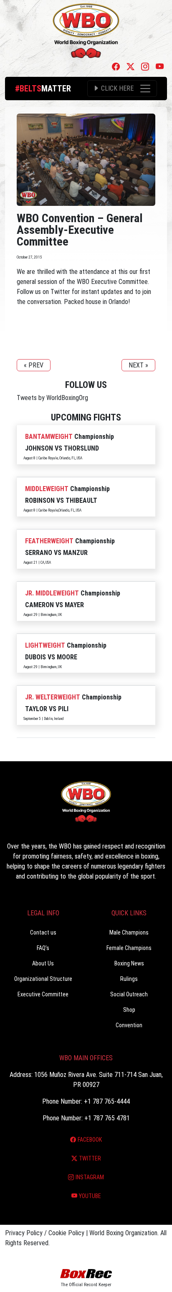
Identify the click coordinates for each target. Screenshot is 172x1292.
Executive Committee (43, 994)
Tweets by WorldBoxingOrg (52, 398)
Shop (129, 1009)
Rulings (129, 978)
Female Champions (129, 948)
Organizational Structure (43, 978)
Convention (129, 1025)
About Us (43, 963)
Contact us (43, 932)
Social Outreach (129, 994)
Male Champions (129, 932)
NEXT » (138, 365)
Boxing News (129, 963)
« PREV (33, 365)
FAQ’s (43, 948)
